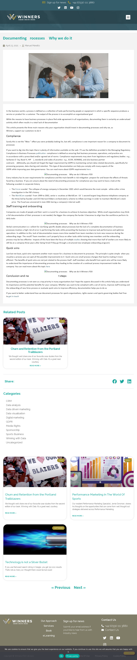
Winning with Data (16, 438)
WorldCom (20, 196)
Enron (17, 189)
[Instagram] (78, 7)
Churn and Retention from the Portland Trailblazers (35, 350)
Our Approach (49, 620)
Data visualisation (15, 413)
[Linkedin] (65, 7)
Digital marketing (15, 417)
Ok (61, 656)
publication (41, 153)
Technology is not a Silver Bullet (26, 562)
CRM (9, 401)
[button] (128, 17)
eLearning (49, 635)
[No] (129, 653)
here (89, 169)
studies (77, 240)
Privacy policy (72, 656)
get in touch (14, 296)
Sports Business (15, 434)
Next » (80, 587)
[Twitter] (59, 7)
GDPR (9, 421)
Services (49, 625)
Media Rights (13, 425)
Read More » (35, 366)
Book (49, 630)
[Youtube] (72, 7)
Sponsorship (13, 430)
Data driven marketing (18, 409)
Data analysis (13, 405)
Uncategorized (14, 442)
